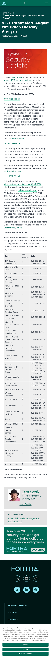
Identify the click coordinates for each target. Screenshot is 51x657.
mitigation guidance (27, 190)
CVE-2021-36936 (12, 143)
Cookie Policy (11, 630)
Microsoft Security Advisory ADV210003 (22, 184)
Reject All (25, 649)
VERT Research (15, 521)
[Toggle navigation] (46, 3)
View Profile (26, 504)
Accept (25, 645)
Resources (13, 619)
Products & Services (17, 606)
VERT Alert (17, 77)
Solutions (12, 612)
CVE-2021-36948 (12, 99)
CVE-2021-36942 (12, 176)
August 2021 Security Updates (18, 80)
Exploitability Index (17, 138)
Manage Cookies (25, 654)
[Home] (4, 3)
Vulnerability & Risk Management (24, 518)
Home (4, 13)
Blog (12, 13)
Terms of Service (28, 630)
